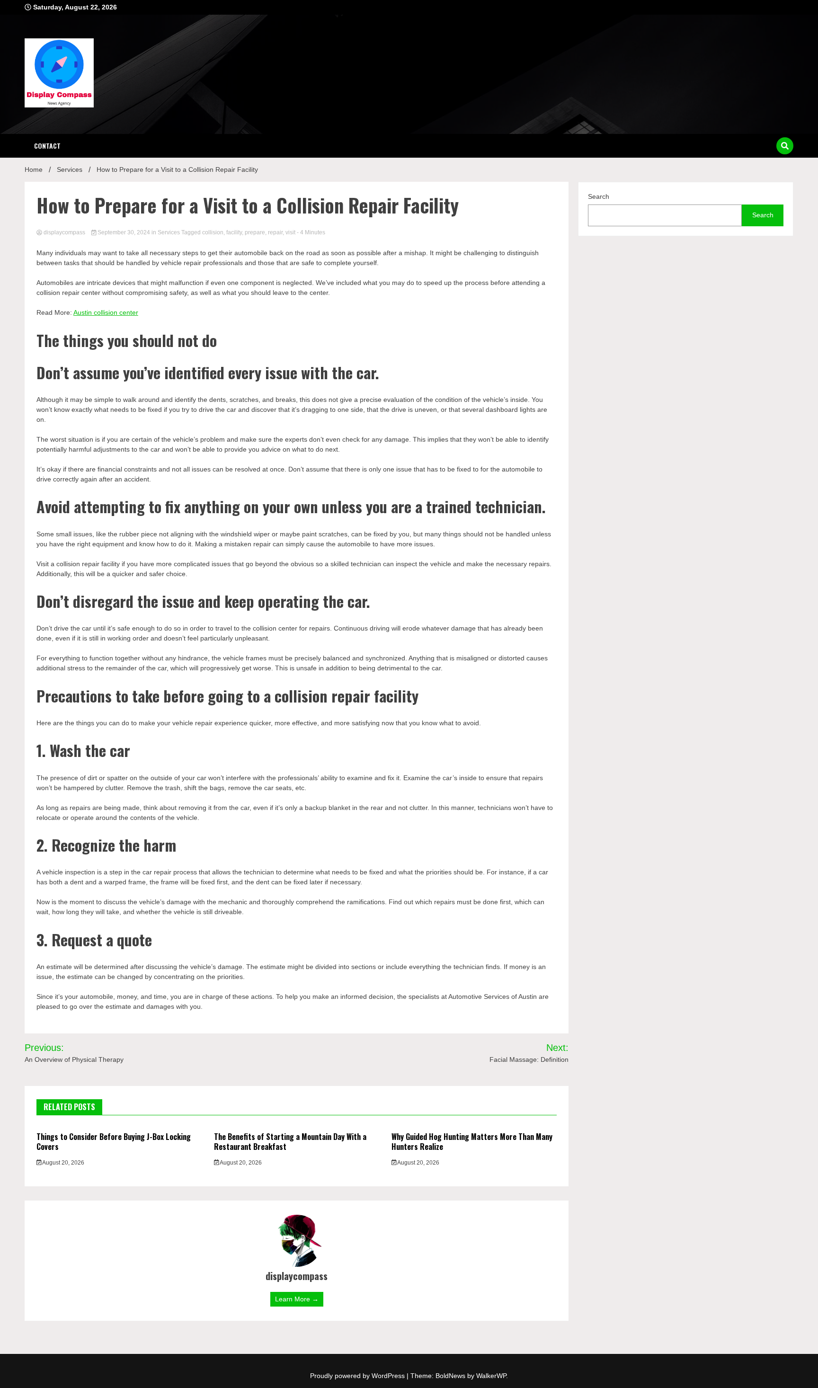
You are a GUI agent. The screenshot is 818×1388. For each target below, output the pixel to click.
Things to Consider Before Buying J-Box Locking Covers (113, 1141)
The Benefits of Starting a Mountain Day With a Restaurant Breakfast (290, 1141)
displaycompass (64, 232)
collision (212, 232)
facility (234, 232)
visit (290, 232)
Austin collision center (105, 312)
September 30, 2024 (123, 232)
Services (169, 232)
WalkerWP (491, 1375)
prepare (255, 232)
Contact (47, 146)
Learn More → (297, 1299)
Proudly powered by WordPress (358, 1375)
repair (275, 232)
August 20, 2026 (62, 1162)
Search (598, 196)
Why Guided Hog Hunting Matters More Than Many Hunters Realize (471, 1141)
